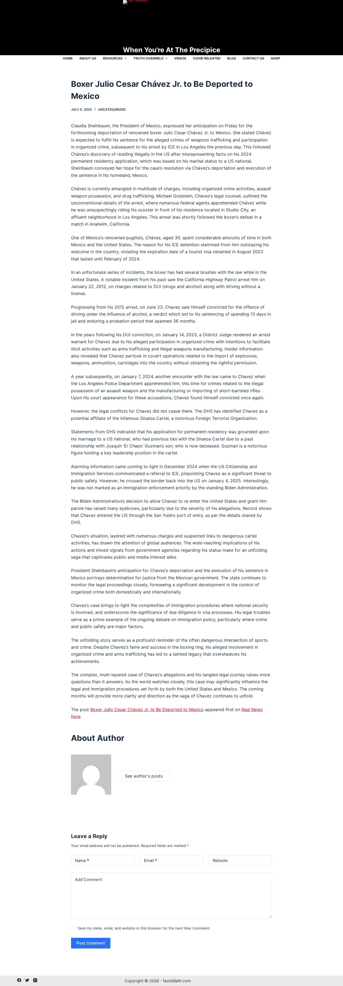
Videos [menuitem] (180, 58)
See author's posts (144, 776)
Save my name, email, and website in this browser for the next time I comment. (144, 928)
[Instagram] (35, 980)
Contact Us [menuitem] (253, 58)
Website (220, 860)
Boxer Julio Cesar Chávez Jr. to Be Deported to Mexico (147, 709)
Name (82, 860)
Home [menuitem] (68, 58)
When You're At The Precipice (171, 50)
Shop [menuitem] (275, 58)
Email (150, 860)
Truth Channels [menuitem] (148, 58)
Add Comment (88, 879)
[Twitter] (27, 980)
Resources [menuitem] (112, 58)
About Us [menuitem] (87, 58)
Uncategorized (112, 109)
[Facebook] (19, 980)
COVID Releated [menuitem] (207, 58)
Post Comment (90, 943)
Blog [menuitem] (231, 58)
